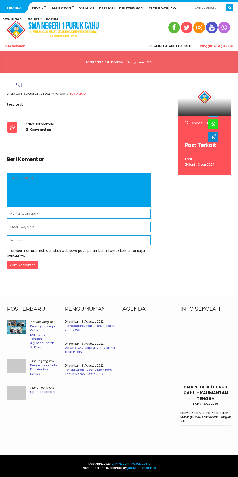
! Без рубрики (135, 62)
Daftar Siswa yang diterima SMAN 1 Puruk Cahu (90, 349)
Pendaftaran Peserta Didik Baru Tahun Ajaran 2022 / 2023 (88, 371)
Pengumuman (131, 7)
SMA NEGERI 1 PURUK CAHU (131, 463)
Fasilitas (86, 7)
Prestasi (107, 7)
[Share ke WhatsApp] (213, 124)
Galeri (33, 19)
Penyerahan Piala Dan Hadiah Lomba (43, 369)
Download (12, 19)
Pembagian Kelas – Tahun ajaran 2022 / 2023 (90, 328)
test (188, 158)
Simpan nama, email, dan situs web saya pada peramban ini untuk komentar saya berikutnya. (76, 253)
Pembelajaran (161, 7)
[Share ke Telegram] (213, 137)
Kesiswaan (61, 7)
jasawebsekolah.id (141, 468)
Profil (37, 7)
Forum (52, 19)
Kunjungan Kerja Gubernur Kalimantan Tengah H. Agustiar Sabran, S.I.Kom (42, 337)
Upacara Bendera (44, 392)
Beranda (14, 7)
